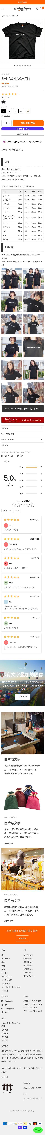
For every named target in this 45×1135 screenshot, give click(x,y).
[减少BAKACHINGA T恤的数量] (3, 123)
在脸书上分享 (9, 456)
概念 (3, 962)
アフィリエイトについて (32, 1011)
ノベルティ (6, 984)
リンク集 (5, 991)
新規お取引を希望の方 (32, 1001)
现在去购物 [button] (8, 843)
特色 (3, 966)
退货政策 (5, 1033)
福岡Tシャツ (28, 955)
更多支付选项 (22, 134)
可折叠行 (5, 428)
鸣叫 (21, 456)
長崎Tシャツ (28, 962)
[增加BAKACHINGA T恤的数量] (9, 123)
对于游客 (5, 973)
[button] (31, 467)
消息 (3, 969)
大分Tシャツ (28, 969)
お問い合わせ (7, 977)
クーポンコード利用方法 (11, 987)
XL (21, 110)
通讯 (25, 1094)
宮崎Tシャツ (28, 973)
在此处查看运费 (13, 86)
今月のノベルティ (8, 439)
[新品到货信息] (22, 2)
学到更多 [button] (5, 1077)
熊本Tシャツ (28, 965)
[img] (9, 94)
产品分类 (5, 959)
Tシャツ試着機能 (8, 434)
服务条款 (5, 1040)
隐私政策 (5, 1030)
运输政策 (5, 1037)
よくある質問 (7, 980)
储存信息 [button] (22, 938)
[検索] (37, 8)
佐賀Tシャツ (28, 958)
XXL (28, 110)
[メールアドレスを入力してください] (41, 1098)
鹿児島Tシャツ (29, 976)
